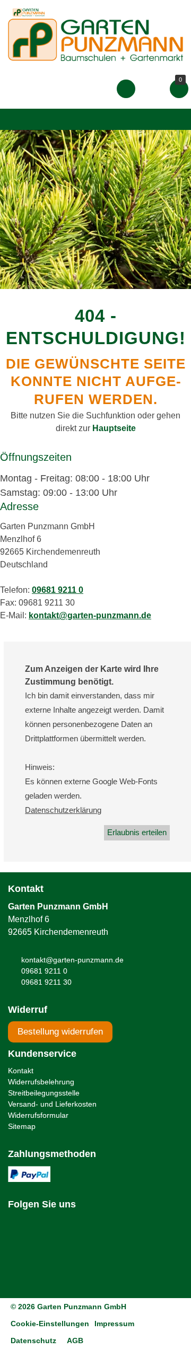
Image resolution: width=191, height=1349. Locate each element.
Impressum (114, 1323)
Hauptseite (114, 428)
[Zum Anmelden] (126, 88)
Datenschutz (33, 1340)
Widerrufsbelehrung (41, 1082)
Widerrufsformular (38, 1115)
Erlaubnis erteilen (137, 832)
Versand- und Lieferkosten (52, 1104)
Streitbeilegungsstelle (44, 1093)
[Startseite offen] (95, 39)
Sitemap (22, 1126)
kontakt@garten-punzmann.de (90, 615)
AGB (75, 1340)
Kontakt (20, 1070)
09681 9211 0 (57, 589)
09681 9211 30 (46, 982)
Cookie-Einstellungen (50, 1323)
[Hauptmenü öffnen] (18, 119)
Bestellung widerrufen (60, 1032)
